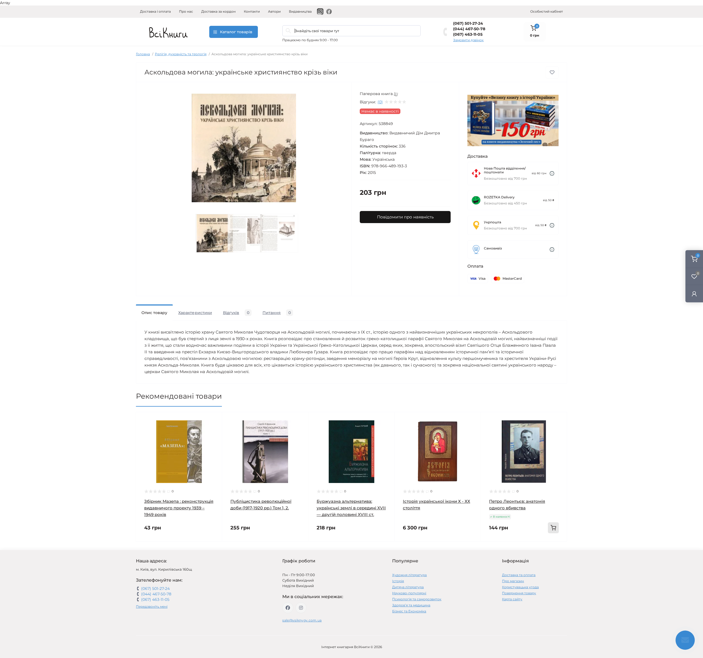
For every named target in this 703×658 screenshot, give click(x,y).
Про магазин (513, 581)
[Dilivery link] (552, 173)
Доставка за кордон (218, 11)
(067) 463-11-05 (467, 34)
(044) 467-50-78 (469, 28)
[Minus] (498, 549)
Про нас (186, 11)
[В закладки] (552, 72)
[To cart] (553, 527)
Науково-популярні (409, 593)
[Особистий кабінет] (694, 293)
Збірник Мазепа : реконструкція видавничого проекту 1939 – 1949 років (178, 508)
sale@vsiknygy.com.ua (302, 620)
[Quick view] (214, 420)
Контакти (252, 11)
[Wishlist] (214, 431)
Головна (143, 54)
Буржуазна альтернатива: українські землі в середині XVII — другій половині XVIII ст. (351, 508)
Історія (398, 581)
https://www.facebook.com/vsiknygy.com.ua (287, 607)
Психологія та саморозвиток (416, 599)
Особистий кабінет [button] (546, 11)
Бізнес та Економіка (409, 611)
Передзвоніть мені (152, 606)
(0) (380, 102)
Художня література (409, 575)
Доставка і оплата (155, 11)
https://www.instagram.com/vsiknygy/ (300, 607)
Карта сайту (512, 599)
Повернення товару (519, 593)
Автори (274, 11)
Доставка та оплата (518, 575)
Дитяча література (408, 587)
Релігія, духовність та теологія (181, 54)
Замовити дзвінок (468, 40)
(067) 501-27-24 (468, 23)
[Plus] (549, 549)
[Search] (288, 30)
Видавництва (300, 11)
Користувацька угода (520, 587)
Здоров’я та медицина (411, 605)
